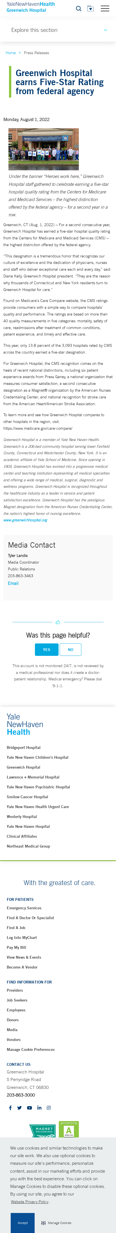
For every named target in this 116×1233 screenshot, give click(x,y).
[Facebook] (10, 1108)
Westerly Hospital (22, 816)
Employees (16, 1010)
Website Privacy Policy (29, 1201)
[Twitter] (19, 1108)
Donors (13, 1019)
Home (11, 53)
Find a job (16, 927)
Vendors (14, 1039)
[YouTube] (29, 1108)
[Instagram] (49, 1108)
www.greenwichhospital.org (25, 520)
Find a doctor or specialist (30, 917)
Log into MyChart (22, 937)
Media (12, 1029)
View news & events (24, 957)
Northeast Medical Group (28, 846)
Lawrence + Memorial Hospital (33, 777)
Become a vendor (22, 967)
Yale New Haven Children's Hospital (37, 757)
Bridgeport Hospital (24, 747)
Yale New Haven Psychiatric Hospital (38, 786)
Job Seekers (17, 1000)
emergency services (24, 907)
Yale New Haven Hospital (28, 826)
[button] (56, 1223)
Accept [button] (23, 1223)
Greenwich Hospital (23, 767)
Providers (15, 990)
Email (13, 583)
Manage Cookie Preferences (31, 1049)
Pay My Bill (16, 947)
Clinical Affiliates (22, 836)
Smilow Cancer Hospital (27, 796)
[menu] (105, 8)
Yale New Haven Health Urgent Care (38, 806)
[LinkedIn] (39, 1108)
